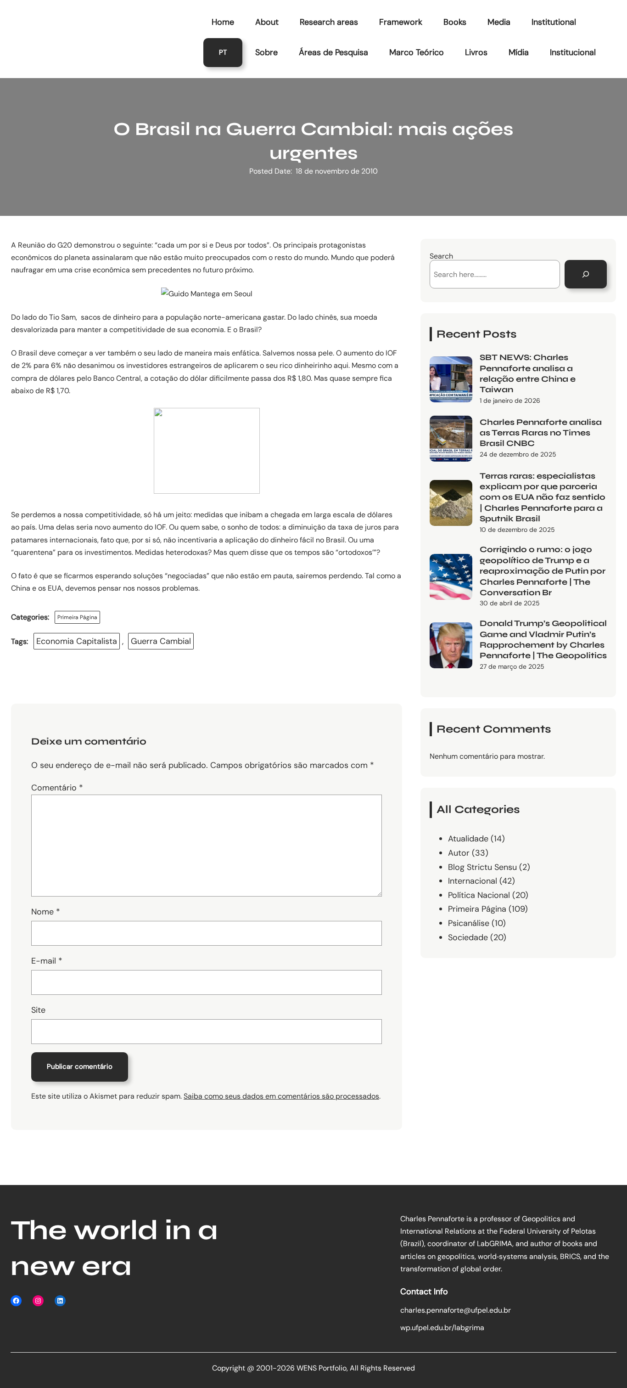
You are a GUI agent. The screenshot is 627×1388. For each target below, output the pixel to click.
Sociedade (468, 937)
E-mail (46, 960)
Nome (45, 911)
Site (38, 1010)
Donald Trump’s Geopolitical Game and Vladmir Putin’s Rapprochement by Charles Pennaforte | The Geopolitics (543, 639)
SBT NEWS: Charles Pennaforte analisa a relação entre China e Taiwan (528, 373)
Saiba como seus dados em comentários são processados (281, 1096)
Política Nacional (479, 895)
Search (441, 256)
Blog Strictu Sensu (482, 867)
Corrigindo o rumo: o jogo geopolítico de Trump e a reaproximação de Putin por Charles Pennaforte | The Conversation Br (542, 571)
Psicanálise (468, 923)
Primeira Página (77, 617)
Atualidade (468, 838)
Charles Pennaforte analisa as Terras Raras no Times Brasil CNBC (541, 433)
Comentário (57, 787)
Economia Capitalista (76, 641)
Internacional (472, 880)
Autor (459, 852)
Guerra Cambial (161, 641)
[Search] (586, 274)
